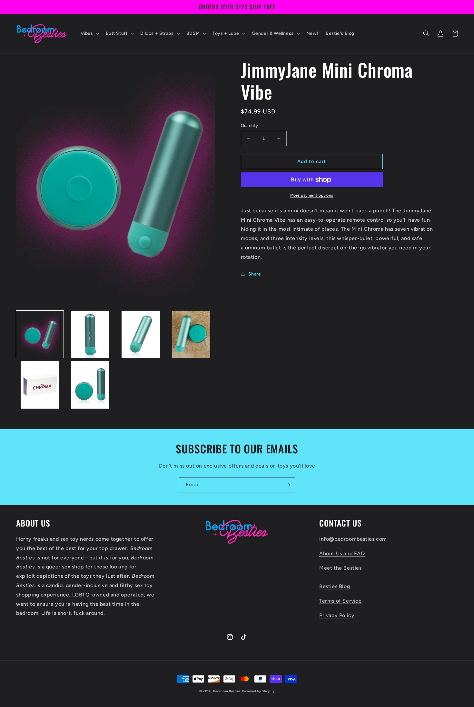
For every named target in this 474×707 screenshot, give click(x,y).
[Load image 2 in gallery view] (90, 334)
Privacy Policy (336, 615)
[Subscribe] (288, 484)
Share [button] (254, 274)
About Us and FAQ (342, 553)
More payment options (311, 195)
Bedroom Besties (227, 691)
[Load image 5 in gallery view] (40, 385)
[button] (89, 33)
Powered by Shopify (258, 691)
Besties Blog (334, 586)
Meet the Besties (340, 568)
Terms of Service (340, 601)
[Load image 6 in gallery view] (90, 385)
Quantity (249, 125)
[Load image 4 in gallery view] (191, 334)
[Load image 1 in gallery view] (40, 334)
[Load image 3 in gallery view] (140, 334)
